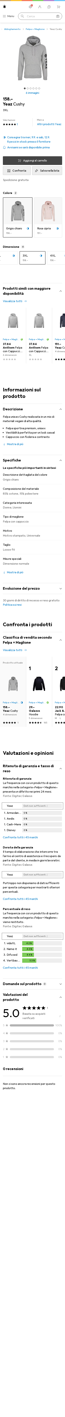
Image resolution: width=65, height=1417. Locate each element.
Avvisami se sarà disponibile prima (28, 147)
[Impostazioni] (30, 7)
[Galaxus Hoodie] (39, 692)
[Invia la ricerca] (22, 16)
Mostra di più (15, 444)
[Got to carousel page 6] (39, 88)
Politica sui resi (12, 605)
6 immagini (32, 93)
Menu (10, 16)
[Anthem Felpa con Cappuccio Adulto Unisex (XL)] (39, 336)
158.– (8, 99)
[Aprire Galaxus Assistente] (49, 7)
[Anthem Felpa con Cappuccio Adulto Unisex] (13, 336)
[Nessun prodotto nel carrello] (58, 7)
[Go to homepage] (4, 6)
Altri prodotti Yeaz (49, 122)
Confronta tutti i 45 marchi (20, 837)
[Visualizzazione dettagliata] (32, 818)
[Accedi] (39, 6)
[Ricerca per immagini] (57, 16)
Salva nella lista (49, 170)
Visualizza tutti (12, 301)
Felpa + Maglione (35, 29)
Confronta (19, 170)
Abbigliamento (12, 29)
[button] (32, 139)
